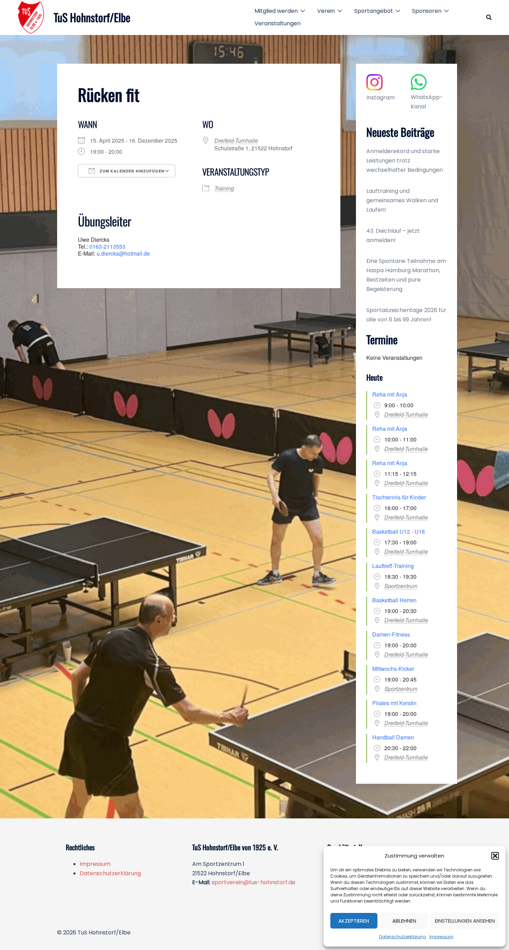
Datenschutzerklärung (402, 937)
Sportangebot (373, 11)
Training (224, 188)
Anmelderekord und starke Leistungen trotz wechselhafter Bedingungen (404, 160)
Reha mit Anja (389, 394)
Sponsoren (426, 11)
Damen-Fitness (391, 634)
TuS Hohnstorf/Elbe (92, 17)
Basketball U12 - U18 (398, 531)
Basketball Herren (394, 600)
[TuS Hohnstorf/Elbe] (31, 17)
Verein (326, 11)
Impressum (441, 937)
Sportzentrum (400, 586)
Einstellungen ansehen (465, 920)
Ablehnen (404, 920)
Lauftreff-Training (393, 566)
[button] (495, 855)
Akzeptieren (353, 920)
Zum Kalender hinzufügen (131, 171)
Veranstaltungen (277, 23)
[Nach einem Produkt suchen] (489, 17)
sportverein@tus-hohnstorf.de (253, 882)
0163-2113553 (107, 246)
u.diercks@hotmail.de (123, 253)
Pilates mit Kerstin (394, 703)
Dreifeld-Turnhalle (236, 140)
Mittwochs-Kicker (393, 669)
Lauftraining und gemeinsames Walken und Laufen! (402, 200)
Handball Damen (393, 737)
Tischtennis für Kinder (399, 497)
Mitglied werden (276, 11)
